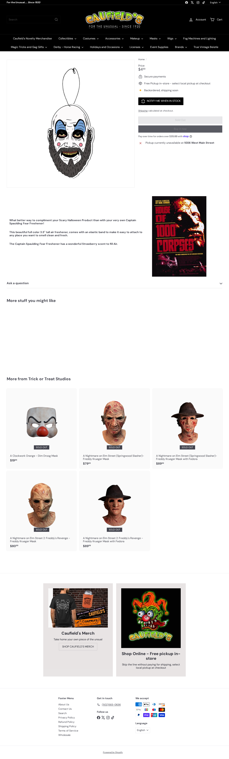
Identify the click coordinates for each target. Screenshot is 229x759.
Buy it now (180, 129)
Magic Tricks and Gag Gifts (27, 47)
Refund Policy (66, 722)
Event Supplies (159, 47)
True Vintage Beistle (206, 47)
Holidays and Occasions (105, 47)
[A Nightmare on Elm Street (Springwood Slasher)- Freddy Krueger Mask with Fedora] (187, 428)
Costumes (89, 38)
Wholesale (64, 735)
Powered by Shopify (113, 752)
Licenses (135, 47)
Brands (179, 47)
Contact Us (65, 709)
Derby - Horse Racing (67, 47)
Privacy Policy (66, 717)
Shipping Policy (67, 726)
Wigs (170, 38)
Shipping (143, 110)
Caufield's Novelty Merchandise (32, 38)
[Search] (56, 19)
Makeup (135, 38)
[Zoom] (70, 123)
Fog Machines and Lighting (199, 38)
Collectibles (66, 38)
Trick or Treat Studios (49, 378)
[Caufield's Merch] (78, 608)
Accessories (113, 38)
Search (62, 713)
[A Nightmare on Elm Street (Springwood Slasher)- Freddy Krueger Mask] (114, 428)
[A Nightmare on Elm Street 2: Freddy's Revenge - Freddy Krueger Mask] (41, 511)
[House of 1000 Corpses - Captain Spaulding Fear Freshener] (23, 337)
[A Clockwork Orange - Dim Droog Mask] (41, 427)
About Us (63, 704)
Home (141, 59)
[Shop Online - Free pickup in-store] (151, 618)
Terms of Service (68, 730)
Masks (154, 38)
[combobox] (33, 19)
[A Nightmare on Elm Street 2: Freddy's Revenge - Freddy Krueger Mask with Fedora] (114, 511)
